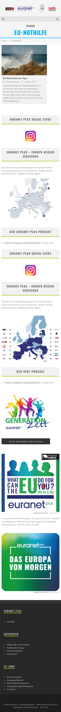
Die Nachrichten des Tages (15, 78)
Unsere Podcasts (14, 650)
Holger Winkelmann (40, 513)
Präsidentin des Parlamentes (20, 686)
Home (4, 40)
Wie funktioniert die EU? (18, 683)
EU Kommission (14, 677)
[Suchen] (58, 19)
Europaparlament (15, 680)
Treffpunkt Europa (15, 647)
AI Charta (11, 689)
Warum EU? (12, 653)
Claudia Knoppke (12, 81)
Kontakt (10, 621)
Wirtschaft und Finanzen (18, 644)
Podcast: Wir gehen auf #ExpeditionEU (22, 242)
